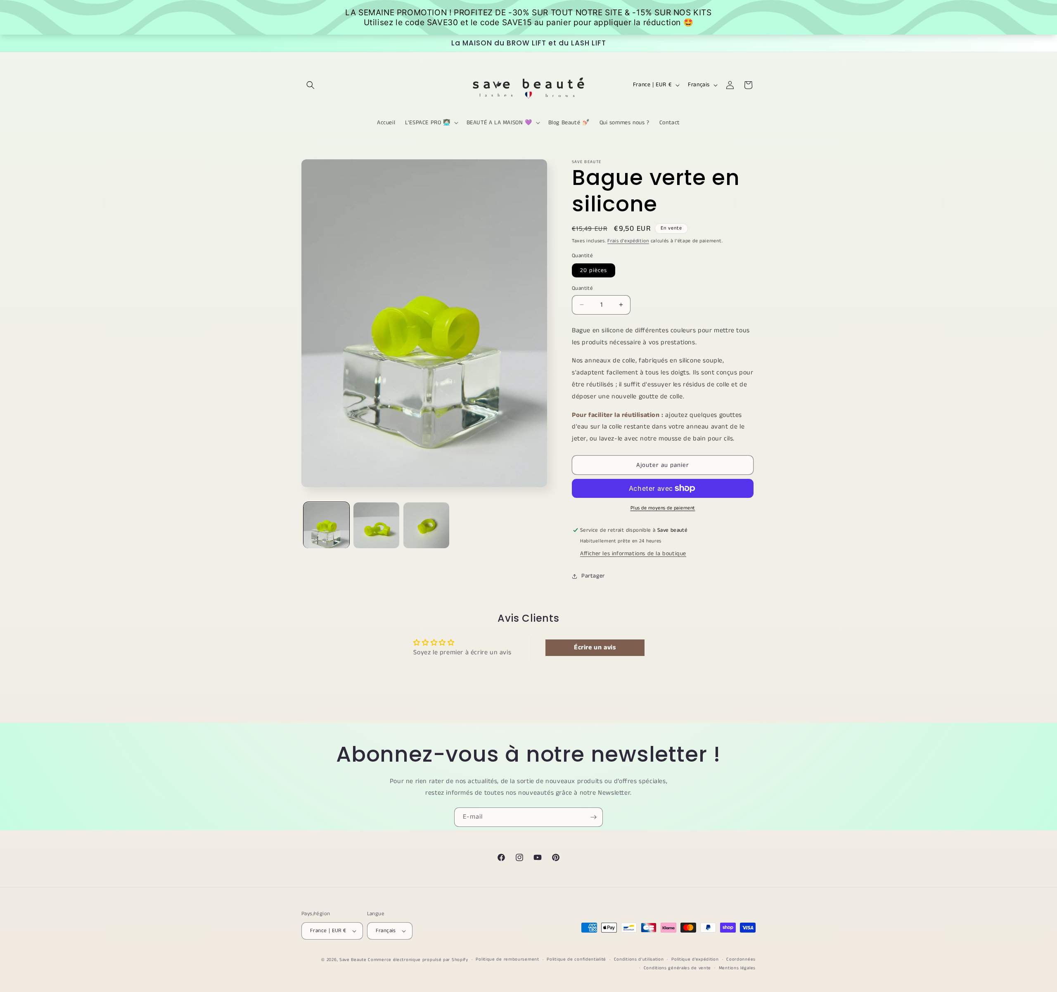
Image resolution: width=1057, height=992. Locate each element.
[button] (310, 85)
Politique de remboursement (507, 959)
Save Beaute (353, 959)
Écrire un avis (595, 647)
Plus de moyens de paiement (662, 507)
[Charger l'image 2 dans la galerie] (376, 525)
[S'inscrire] (593, 817)
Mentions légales (737, 968)
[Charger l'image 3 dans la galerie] (426, 525)
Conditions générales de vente (677, 968)
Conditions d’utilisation (639, 959)
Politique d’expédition (694, 959)
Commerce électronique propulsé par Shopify (418, 959)
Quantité (582, 288)
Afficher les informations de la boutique (633, 553)
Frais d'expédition (628, 240)
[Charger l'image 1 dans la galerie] (326, 525)
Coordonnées (741, 959)
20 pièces (593, 270)
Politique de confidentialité (576, 959)
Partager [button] (593, 576)
